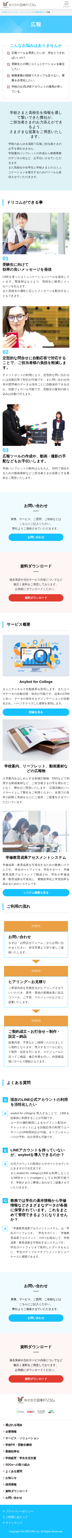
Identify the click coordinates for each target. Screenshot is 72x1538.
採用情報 (11, 1484)
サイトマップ (13, 1522)
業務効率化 (12, 1451)
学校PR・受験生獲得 (18, 1444)
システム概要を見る (36, 892)
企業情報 (11, 1431)
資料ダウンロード (36, 597)
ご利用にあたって (16, 1517)
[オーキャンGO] (41, 1412)
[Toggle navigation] (66, 4)
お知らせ (11, 1477)
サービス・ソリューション (22, 1438)
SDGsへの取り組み (17, 1464)
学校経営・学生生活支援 (20, 1458)
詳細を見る (36, 712)
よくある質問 (13, 1471)
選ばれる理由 (13, 1424)
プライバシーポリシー (19, 1511)
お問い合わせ (36, 537)
